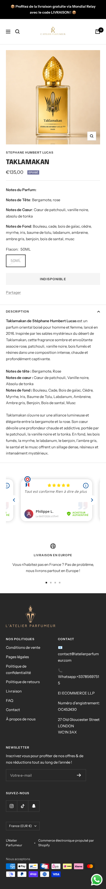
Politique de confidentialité (18, 669)
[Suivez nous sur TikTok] (22, 805)
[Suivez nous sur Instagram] (11, 805)
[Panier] (97, 31)
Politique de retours (23, 681)
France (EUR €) (20, 826)
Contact (13, 709)
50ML (16, 260)
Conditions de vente (23, 647)
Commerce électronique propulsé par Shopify (66, 842)
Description (17, 311)
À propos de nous (20, 719)
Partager (13, 292)
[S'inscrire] (79, 775)
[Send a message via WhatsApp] (97, 880)
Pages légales (17, 656)
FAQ (9, 700)
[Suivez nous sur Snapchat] (33, 805)
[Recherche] (17, 31)
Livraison (14, 691)
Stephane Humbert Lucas (29, 152)
